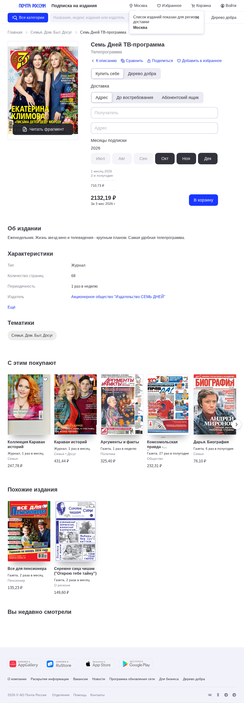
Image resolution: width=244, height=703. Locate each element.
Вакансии (80, 679)
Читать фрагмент (47, 129)
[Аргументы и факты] (122, 404)
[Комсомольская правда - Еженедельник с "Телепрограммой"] (168, 404)
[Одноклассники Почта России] (218, 695)
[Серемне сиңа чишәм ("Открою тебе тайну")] (75, 531)
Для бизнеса (169, 679)
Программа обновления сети (132, 679)
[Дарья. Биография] (214, 404)
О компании (17, 679)
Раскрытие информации (50, 679)
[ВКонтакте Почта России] (210, 695)
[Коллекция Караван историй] (29, 404)
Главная (15, 32)
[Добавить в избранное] (45, 379)
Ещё (11, 307)
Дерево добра (223, 18)
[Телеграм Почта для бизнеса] (234, 695)
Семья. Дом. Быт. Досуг (51, 32)
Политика (108, 454)
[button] (197, 18)
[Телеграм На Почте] (226, 695)
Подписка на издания (74, 5)
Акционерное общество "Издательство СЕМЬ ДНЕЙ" (118, 297)
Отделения (61, 695)
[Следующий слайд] (236, 424)
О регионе (62, 585)
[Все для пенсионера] (29, 531)
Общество (155, 458)
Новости (98, 679)
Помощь (79, 695)
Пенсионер (16, 580)
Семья (13, 458)
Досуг (71, 454)
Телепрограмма (106, 52)
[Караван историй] (75, 404)
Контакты (97, 695)
